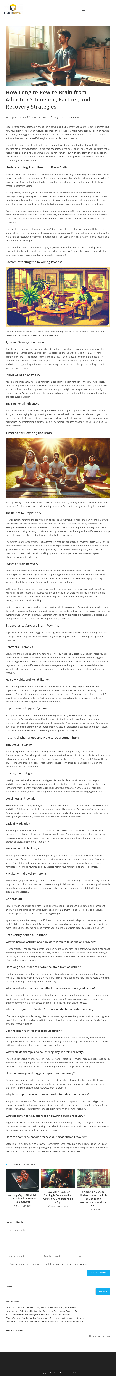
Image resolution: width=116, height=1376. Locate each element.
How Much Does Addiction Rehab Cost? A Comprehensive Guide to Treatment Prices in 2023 (47, 1321)
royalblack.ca (17, 117)
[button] (83, 9)
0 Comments (72, 117)
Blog (56, 117)
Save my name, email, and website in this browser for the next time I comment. (50, 1264)
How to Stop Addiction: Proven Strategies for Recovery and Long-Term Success (41, 1307)
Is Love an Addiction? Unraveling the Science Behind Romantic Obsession (38, 1314)
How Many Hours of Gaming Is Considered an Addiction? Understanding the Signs (58, 1197)
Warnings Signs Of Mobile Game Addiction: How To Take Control (22, 1198)
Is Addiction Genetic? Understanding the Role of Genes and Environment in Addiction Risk (93, 1198)
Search (9, 1286)
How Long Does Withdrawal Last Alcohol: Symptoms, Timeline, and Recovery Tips (42, 1311)
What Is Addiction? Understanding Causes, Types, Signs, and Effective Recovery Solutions (45, 1318)
